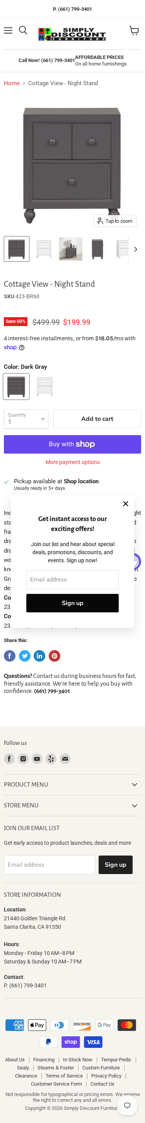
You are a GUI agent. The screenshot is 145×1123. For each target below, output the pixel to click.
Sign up (73, 603)
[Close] (125, 503)
